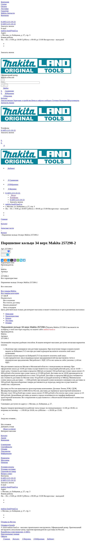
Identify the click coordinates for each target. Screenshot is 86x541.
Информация (6, 453)
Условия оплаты (7, 467)
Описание (9, 314)
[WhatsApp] (18, 260)
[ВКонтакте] (2, 260)
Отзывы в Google (8, 525)
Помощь (4, 462)
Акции (3, 438)
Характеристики (12, 316)
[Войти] (2, 138)
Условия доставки (8, 469)
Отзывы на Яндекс (8, 522)
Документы (5, 451)
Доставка (9, 320)
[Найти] (6, 85)
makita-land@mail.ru (9, 31)
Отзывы (8, 323)
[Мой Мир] (8, 260)
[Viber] (14, 260)
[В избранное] (6, 251)
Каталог (4, 436)
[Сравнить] (5, 255)
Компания (5, 440)
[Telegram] (24, 260)
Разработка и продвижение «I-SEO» (15, 532)
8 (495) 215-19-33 (8, 22)
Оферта (4, 536)
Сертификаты (6, 447)
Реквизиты (5, 458)
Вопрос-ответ (6, 474)
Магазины (5, 460)
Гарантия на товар (8, 471)
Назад (13, 195)
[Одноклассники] (5, 260)
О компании (6, 444)
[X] (11, 260)
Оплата (8, 318)
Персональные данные (10, 534)
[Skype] (21, 260)
